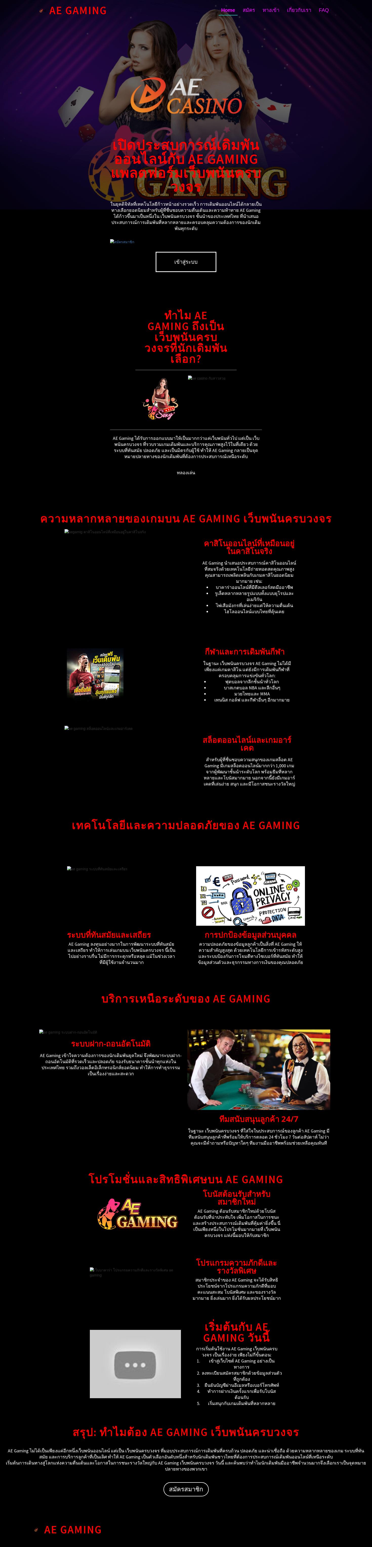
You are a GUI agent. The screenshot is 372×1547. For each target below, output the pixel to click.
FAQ (324, 10)
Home (228, 10)
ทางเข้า (271, 10)
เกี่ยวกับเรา (299, 10)
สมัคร (249, 10)
